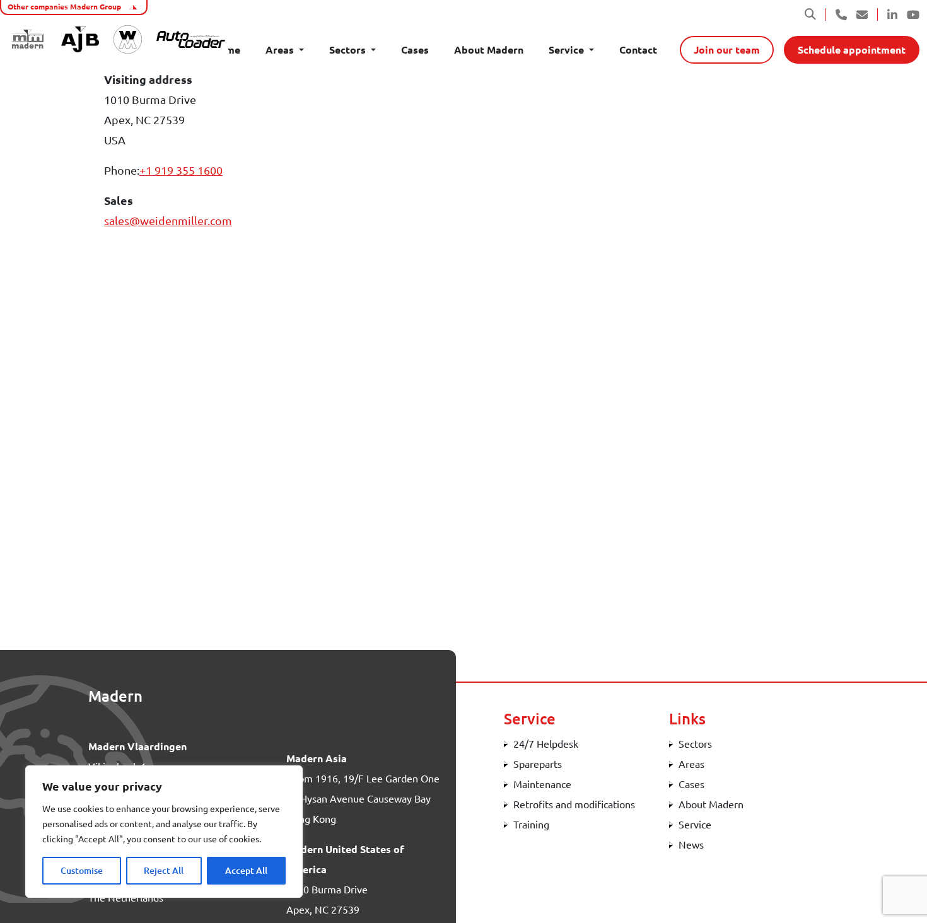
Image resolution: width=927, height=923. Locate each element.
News (691, 844)
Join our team (727, 49)
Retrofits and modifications (574, 804)
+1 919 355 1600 (181, 170)
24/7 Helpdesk (545, 744)
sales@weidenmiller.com (168, 220)
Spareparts (537, 764)
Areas (691, 764)
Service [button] (567, 49)
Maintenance (542, 784)
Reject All (164, 871)
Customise (82, 871)
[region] (164, 831)
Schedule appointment (852, 49)
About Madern (488, 49)
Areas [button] (280, 49)
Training (531, 824)
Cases (415, 49)
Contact (638, 49)
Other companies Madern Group (65, 7)
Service (695, 824)
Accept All (246, 871)
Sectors (695, 744)
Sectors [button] (348, 49)
